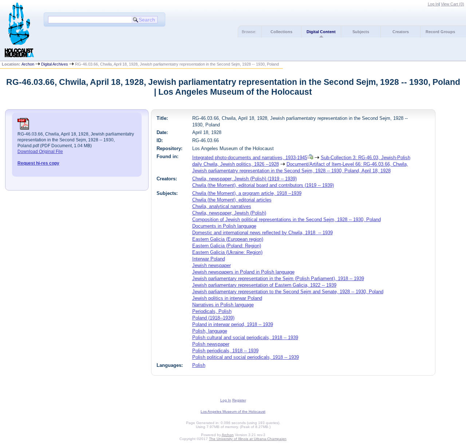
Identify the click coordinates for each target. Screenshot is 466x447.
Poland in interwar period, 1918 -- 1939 (232, 324)
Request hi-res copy (38, 163)
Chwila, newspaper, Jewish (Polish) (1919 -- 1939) (244, 178)
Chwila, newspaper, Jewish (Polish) (229, 213)
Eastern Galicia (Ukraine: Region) (227, 252)
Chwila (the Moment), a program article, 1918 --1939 (246, 193)
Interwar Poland (208, 259)
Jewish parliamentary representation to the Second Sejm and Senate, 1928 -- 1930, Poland (287, 291)
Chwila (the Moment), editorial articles (232, 200)
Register (239, 400)
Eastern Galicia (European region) (227, 239)
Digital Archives (54, 64)
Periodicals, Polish (212, 311)
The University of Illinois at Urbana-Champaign (248, 439)
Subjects (360, 32)
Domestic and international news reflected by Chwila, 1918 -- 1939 (262, 232)
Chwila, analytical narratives (221, 206)
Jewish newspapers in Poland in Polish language (243, 272)
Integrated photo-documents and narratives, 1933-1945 (249, 157)
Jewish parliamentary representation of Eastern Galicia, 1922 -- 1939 (264, 285)
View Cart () (452, 4)
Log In (433, 4)
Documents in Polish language (224, 226)
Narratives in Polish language (223, 304)
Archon (27, 64)
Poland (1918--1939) (213, 318)
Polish (198, 365)
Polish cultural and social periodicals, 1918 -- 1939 (245, 337)
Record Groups (440, 32)
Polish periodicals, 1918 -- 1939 (225, 350)
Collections (281, 32)
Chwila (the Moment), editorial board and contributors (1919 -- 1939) (263, 185)
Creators (400, 32)
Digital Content (321, 32)
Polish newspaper (210, 344)
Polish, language (209, 331)
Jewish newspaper (211, 265)
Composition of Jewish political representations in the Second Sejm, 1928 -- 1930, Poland (286, 219)
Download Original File (40, 151)
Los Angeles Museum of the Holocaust (233, 411)
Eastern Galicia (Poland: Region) (226, 245)
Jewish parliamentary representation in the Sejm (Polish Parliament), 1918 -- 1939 (278, 278)
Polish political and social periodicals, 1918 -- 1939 (245, 357)
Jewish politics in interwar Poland (227, 298)
